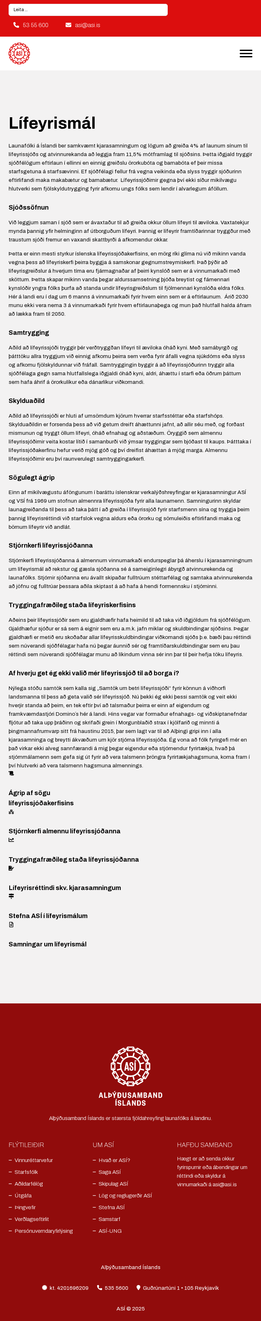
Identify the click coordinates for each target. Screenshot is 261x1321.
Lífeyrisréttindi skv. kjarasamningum (65, 888)
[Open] (246, 53)
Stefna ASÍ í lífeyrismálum (48, 916)
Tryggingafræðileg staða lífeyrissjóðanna (74, 859)
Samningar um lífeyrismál (48, 944)
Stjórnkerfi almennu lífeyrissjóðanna (65, 831)
